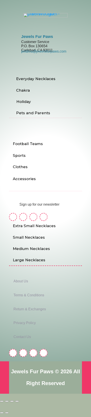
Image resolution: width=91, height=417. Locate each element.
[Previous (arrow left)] (2, 412)
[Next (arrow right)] (7, 412)
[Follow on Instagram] (23, 217)
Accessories (24, 179)
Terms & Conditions (28, 295)
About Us (20, 281)
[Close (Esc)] (17, 401)
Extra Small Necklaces (34, 226)
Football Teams (28, 144)
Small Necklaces (29, 237)
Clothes (20, 167)
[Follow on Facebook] (13, 217)
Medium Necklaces (31, 248)
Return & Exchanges (29, 309)
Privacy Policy (24, 323)
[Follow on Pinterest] (33, 217)
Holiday (23, 101)
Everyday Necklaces (35, 79)
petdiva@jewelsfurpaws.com (43, 51)
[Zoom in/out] (2, 401)
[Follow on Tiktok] (43, 217)
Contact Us (22, 337)
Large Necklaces (29, 260)
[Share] (12, 401)
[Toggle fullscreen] (7, 401)
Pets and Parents (33, 113)
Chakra (23, 90)
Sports (19, 155)
